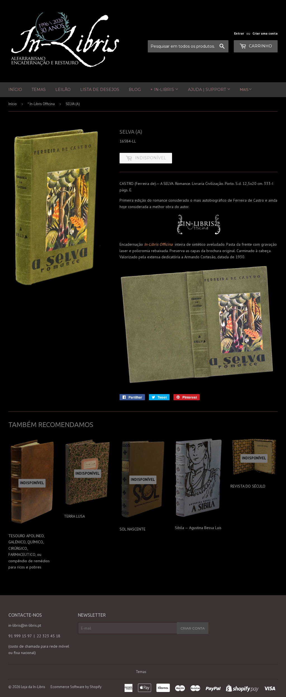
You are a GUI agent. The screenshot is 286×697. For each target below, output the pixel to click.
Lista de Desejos (99, 89)
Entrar (239, 33)
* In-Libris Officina (41, 104)
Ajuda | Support (207, 89)
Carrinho (260, 46)
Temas (39, 89)
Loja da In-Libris (33, 686)
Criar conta (192, 628)
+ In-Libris (162, 89)
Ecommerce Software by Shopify (76, 686)
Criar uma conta (265, 33)
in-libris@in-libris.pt (24, 625)
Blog (135, 89)
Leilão (63, 89)
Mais (244, 89)
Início (15, 89)
